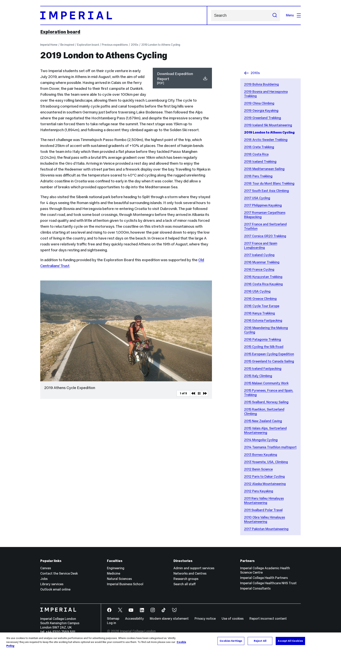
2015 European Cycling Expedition (269, 354)
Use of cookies (233, 619)
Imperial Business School (125, 584)
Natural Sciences (119, 579)
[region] (170, 641)
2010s (134, 44)
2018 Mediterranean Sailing (264, 169)
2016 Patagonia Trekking (262, 339)
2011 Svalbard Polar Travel (263, 510)
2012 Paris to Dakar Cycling (264, 476)
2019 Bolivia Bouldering (261, 84)
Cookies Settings (231, 640)
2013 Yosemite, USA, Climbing (266, 462)
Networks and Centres (189, 573)
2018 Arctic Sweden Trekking (266, 140)
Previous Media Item (193, 393)
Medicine (113, 573)
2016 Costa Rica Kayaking (263, 284)
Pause (199, 393)
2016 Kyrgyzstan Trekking (263, 277)
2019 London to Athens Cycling (160, 44)
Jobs (44, 579)
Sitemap (113, 619)
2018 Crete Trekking (259, 147)
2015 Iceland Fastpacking (262, 369)
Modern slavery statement (169, 619)
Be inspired (67, 44)
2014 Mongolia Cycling (261, 440)
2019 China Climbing (259, 103)
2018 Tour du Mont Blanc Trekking (269, 183)
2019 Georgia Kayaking (261, 111)
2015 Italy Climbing (258, 376)
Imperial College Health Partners (264, 578)
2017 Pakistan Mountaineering (266, 529)
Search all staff (184, 584)
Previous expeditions (115, 44)
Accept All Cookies (290, 640)
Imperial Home (48, 44)
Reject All (260, 640)
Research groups (185, 579)
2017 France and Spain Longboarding (260, 245)
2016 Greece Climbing (260, 299)
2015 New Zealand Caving (263, 421)
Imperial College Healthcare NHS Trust (268, 583)
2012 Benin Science (258, 469)
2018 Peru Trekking (258, 176)
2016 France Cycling (259, 269)
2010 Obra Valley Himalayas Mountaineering (264, 519)
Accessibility (134, 619)
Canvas (45, 568)
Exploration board (60, 32)
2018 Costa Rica (256, 154)
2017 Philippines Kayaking (263, 205)
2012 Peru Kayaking (258, 491)
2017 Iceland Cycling (259, 255)
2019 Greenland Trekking (262, 118)
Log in (111, 623)
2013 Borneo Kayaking (260, 455)
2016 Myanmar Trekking (261, 262)
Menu (290, 15)
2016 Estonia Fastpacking (263, 320)
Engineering (115, 568)
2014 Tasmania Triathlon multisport (270, 447)
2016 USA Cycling (257, 291)
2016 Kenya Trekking (259, 313)
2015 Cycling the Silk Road (263, 347)
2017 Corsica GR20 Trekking (265, 236)
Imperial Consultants (255, 588)
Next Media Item (205, 393)
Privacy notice (205, 619)
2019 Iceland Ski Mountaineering (268, 125)
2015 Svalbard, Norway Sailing (266, 402)
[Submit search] (274, 15)
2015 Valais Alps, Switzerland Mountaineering (265, 430)
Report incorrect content (268, 619)
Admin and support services (193, 568)
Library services (51, 584)
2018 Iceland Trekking (260, 162)
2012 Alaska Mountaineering (265, 484)
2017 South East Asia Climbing (266, 191)
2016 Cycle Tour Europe (261, 306)
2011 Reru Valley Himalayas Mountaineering (264, 500)
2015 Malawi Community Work (266, 383)
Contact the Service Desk (59, 573)
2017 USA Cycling (257, 198)
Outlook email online (55, 589)
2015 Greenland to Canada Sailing (269, 361)
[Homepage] (123, 15)
